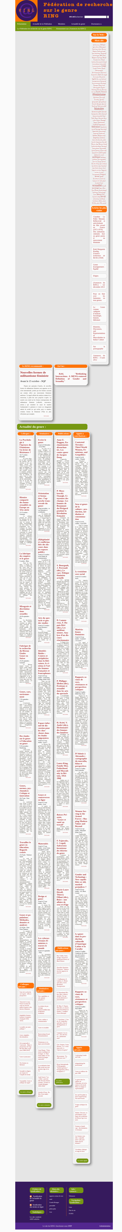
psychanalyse (102, 165)
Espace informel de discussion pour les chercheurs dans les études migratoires (44, 730)
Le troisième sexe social (81, 572)
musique (104, 146)
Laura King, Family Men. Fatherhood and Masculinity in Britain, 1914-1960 (63, 770)
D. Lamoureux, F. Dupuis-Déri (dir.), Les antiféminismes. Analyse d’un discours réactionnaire (63, 630)
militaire (102, 137)
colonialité (103, 64)
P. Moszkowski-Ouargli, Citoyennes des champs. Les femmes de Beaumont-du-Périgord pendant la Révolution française (62, 503)
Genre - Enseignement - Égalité (99, 267)
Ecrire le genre (42, 441)
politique (96, 157)
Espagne (96, 85)
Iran (104, 116)
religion (103, 174)
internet (104, 114)
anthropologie (101, 51)
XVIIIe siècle (95, 203)
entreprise (103, 81)
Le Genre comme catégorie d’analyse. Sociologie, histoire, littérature (99, 313)
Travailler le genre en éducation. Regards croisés (25, 847)
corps (104, 66)
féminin (104, 92)
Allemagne (102, 47)
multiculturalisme (96, 146)
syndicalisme (102, 190)
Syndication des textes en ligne (36, 1206)
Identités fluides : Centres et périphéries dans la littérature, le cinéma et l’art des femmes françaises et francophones (44, 662)
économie (96, 76)
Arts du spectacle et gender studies (44, 620)
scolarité (97, 183)
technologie (102, 192)
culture (99, 68)
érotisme (103, 83)
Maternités (43, 843)
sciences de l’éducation (99, 180)
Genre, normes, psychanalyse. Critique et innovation (25, 791)
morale (104, 142)
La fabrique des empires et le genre (25, 556)
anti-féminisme (96, 53)
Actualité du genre (77, 24)
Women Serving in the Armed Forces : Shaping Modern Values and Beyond (81, 818)
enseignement (96, 81)
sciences (103, 178)
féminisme (99, 94)
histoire (99, 108)
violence (95, 201)
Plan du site (72, 1210)
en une (99, 79)
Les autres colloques (26, 1092)
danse (103, 68)
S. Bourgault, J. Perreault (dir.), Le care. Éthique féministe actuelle (63, 571)
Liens (70, 1207)
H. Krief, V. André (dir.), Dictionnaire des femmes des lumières (62, 727)
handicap (94, 106)
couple (95, 68)
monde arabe (102, 139)
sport (101, 188)
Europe (100, 89)
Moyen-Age (95, 144)
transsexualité (96, 196)
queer (100, 168)
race (104, 168)
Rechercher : (79, 17)
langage (103, 120)
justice (98, 120)
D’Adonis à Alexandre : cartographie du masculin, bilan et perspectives (81, 759)
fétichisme (96, 97)
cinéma (94, 62)
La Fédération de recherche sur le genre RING (34, 29)
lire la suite (46, 416)
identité (104, 111)
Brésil (104, 57)
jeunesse (101, 118)
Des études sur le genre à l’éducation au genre (25, 740)
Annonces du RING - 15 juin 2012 (99, 358)
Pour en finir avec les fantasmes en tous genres (99, 297)
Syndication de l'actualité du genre (36, 1198)
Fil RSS (71, 1213)
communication (96, 66)
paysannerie (95, 152)
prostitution (95, 165)
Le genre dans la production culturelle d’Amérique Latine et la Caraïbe (80, 941)
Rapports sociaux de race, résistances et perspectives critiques (81, 683)
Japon (96, 118)
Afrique (102, 45)
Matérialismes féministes (79, 632)
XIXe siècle (102, 201)
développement (96, 72)
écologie (104, 74)
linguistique (102, 124)
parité (93, 150)
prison (103, 161)
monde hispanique (97, 142)
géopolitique (102, 101)
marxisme (103, 129)
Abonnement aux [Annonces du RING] (71, 29)
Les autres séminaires (44, 1105)
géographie (95, 101)
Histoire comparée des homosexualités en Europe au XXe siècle (25, 503)
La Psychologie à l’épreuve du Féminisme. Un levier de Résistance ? (25, 446)
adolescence (96, 44)
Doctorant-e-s (95, 24)
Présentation (20, 24)
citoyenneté (99, 62)
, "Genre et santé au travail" (62, 820)
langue (95, 122)
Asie (104, 55)
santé (101, 176)
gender (102, 99)
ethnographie (97, 87)
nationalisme (95, 148)
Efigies (95, 276)
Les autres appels (82, 1160)
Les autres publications (59, 1081)
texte (95, 194)
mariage (98, 129)
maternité (96, 133)
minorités (95, 139)
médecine (102, 133)
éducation (102, 76)
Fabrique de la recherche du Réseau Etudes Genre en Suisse (25, 652)
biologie (100, 57)
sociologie (95, 188)
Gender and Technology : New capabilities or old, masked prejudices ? (81, 880)
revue (97, 176)
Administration (104, 1226)
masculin (96, 131)
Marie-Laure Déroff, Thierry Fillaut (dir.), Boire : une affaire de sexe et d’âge (63, 897)
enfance (104, 79)
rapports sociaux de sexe (56, 1196)
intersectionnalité (97, 116)
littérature (96, 126)
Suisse (97, 190)
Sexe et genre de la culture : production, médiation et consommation (81, 511)
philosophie (102, 152)
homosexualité (97, 111)
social (104, 185)
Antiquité (103, 53)
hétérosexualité (102, 106)
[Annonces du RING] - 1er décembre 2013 (99, 285)
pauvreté (104, 150)
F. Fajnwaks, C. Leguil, (63, 846)
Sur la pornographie (99, 348)
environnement (96, 83)
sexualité (97, 185)
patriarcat (98, 150)
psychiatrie (96, 168)
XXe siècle (103, 203)
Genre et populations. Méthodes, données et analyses (25, 920)
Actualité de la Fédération (41, 24)
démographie (99, 70)
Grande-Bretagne (97, 104)
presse (99, 161)
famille (98, 92)
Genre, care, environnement (25, 694)
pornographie (102, 159)
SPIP (70, 1226)
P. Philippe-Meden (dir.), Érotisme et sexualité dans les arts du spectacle (63, 687)
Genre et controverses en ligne (44, 797)
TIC (103, 194)
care (99, 59)
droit (100, 74)
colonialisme (95, 64)
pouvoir (95, 161)
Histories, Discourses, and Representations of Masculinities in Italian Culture (99, 333)
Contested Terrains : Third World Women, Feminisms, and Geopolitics (81, 448)
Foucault (102, 97)
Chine (103, 59)
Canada (96, 59)
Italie (93, 118)
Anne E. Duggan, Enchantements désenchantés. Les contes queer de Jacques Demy (62, 448)
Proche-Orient (95, 163)
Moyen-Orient (103, 144)
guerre (104, 104)
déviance (103, 72)
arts (101, 55)
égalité (94, 79)
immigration (95, 114)
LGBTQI (95, 124)
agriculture (96, 47)
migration (96, 137)
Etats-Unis (102, 85)
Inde (100, 114)
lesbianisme (101, 122)
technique (95, 192)
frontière (96, 99)
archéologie (96, 55)
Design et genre (42, 897)
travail (103, 196)
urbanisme (96, 198)
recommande (96, 174)
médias (95, 135)
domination (94, 74)
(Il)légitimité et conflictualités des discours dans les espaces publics (44, 545)
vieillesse (102, 198)
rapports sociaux (96, 170)
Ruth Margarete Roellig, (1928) (99, 253)
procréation (103, 163)
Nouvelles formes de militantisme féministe (34, 374)
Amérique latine (96, 49)
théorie (99, 194)
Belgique (94, 57)
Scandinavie (96, 178)
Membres (60, 24)
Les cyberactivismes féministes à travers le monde (44, 943)
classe (105, 62)
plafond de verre (99, 154)
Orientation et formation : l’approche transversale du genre (44, 499)
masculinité (102, 131)
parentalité (103, 148)
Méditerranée (101, 135)
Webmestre (72, 1196)
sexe (102, 183)
